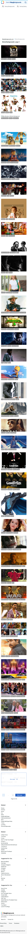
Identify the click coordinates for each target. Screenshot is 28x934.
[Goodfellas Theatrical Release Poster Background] (14, 460)
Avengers (3, 868)
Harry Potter (4, 888)
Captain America (5, 873)
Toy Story (3, 836)
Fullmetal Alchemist (6, 818)
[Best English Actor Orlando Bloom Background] (14, 760)
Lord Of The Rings (5, 906)
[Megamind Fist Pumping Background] (14, 503)
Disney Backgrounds (9, 6)
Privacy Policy (3, 923)
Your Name (3, 905)
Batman (3, 878)
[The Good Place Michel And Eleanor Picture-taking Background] (14, 705)
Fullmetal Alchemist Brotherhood (9, 844)
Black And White (5, 861)
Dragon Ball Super (5, 816)
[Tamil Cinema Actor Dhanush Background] (14, 610)
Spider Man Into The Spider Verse (9, 900)
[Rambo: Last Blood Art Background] (14, 263)
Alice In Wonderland (5, 875)
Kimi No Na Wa (4, 843)
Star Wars (3, 863)
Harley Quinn (4, 901)
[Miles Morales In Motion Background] (10, 116)
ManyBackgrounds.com (8, 39)
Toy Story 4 (4, 846)
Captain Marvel (4, 896)
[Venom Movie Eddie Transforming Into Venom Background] (14, 338)
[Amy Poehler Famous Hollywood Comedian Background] (14, 283)
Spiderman (3, 866)
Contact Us (10, 919)
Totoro (2, 823)
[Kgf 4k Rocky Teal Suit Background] (14, 355)
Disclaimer (16, 923)
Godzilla (3, 890)
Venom (3, 903)
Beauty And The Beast (6, 851)
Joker (2, 879)
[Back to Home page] (2, 2)
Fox (2, 813)
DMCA (1, 926)
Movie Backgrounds (8, 42)
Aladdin (3, 849)
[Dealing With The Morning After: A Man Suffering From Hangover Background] (14, 188)
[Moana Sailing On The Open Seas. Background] (14, 103)
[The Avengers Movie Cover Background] (14, 68)
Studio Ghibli (4, 895)
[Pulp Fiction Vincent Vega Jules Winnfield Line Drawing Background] (14, 245)
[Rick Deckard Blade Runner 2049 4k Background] (14, 558)
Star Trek (3, 898)
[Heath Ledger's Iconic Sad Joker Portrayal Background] (14, 542)
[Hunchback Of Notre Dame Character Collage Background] (14, 722)
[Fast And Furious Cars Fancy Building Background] (14, 668)
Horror (2, 811)
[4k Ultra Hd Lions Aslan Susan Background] (14, 408)
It (1, 876)
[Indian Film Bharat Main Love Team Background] (14, 425)
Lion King (3, 824)
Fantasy (3, 809)
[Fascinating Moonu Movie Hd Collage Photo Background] (14, 628)
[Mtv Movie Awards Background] (14, 51)
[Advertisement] (14, 23)
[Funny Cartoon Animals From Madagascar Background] (14, 138)
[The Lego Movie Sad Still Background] (14, 155)
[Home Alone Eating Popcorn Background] (14, 208)
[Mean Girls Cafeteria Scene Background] (14, 688)
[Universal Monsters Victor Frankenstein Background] (14, 171)
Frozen (2, 838)
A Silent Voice (4, 834)
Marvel (2, 871)
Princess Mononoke (6, 826)
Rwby (2, 814)
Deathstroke (4, 848)
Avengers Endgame (5, 864)
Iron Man (3, 870)
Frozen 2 (3, 841)
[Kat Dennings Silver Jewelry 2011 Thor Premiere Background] (14, 525)
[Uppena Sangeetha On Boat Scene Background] (14, 441)
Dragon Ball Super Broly (6, 821)
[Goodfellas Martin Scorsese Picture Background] (14, 480)
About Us (3, 919)
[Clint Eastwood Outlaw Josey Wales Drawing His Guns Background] (14, 303)
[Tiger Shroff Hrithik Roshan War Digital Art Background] (14, 592)
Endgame (3, 891)
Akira (2, 819)
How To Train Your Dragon (7, 839)
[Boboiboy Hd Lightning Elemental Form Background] (14, 371)
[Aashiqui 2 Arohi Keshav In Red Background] (14, 575)
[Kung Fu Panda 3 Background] (14, 321)
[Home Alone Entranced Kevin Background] (14, 228)
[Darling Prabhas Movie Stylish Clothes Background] (14, 390)
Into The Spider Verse (6, 893)
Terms (10, 923)
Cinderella (3, 853)
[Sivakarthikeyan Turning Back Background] (14, 647)
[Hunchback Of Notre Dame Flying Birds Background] (14, 740)
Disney (2, 808)
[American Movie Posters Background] (14, 84)
